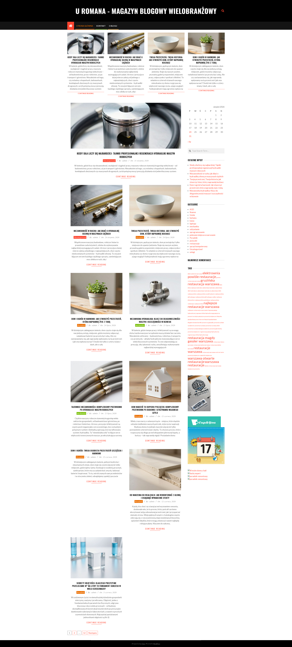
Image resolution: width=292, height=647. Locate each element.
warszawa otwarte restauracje (201, 360)
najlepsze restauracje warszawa (203, 305)
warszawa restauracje (203, 363)
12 (84, 633)
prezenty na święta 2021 (213, 325)
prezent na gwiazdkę (208, 322)
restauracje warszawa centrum (211, 352)
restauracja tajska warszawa (202, 345)
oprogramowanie (197, 232)
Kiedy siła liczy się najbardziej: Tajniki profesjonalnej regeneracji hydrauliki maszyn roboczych (86, 60)
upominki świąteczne (206, 355)
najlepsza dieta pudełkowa (202, 300)
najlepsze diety (199, 303)
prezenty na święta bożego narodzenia (198, 328)
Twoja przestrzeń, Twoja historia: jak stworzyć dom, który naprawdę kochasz (166, 60)
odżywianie (194, 229)
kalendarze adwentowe (197, 291)
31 (190, 136)
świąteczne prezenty (194, 369)
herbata (193, 218)
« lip (189, 141)
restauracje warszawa (199, 349)
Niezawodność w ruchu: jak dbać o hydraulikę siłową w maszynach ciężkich (126, 60)
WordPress (156, 644)
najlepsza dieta (192, 294)
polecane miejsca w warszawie (202, 235)
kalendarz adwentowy (203, 288)
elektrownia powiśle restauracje (204, 275)
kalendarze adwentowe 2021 (213, 291)
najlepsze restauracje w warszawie (198, 310)
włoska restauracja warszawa (213, 366)
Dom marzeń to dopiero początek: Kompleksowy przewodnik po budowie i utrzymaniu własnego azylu (155, 409)
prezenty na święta (200, 325)
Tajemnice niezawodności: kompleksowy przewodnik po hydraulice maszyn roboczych (96, 408)
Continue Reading (86, 93)
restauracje (194, 243)
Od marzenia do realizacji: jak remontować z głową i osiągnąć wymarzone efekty (155, 496)
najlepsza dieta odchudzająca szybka (206, 297)
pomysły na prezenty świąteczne (207, 316)
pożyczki (193, 241)
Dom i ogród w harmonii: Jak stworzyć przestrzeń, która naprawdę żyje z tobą (206, 60)
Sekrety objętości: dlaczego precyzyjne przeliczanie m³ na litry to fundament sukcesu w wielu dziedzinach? (96, 585)
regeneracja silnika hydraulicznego (198, 335)
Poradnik (140, 237)
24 (190, 132)
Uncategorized (109, 160)
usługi (192, 252)
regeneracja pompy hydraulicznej (209, 332)
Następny (93, 633)
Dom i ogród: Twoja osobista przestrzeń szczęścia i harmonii (96, 452)
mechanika (140, 325)
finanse (193, 212)
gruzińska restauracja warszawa (203, 282)
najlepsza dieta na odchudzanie (206, 294)
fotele (192, 215)
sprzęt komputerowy (198, 246)
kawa (192, 221)
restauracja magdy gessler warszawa (201, 339)
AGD (192, 209)
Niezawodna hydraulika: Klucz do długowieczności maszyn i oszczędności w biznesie (155, 320)
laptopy (193, 223)
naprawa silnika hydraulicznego (205, 313)
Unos (143, 644)
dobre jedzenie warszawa (195, 274)
